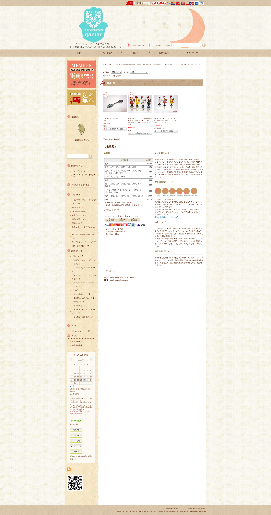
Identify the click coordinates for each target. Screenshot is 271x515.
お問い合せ (136, 53)
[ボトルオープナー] (166, 111)
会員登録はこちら (81, 140)
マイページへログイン (138, 45)
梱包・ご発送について (80, 246)
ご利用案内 (107, 53)
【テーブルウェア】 (171, 64)
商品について (76, 251)
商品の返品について (79, 219)
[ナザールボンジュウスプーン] (115, 111)
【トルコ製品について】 (81, 294)
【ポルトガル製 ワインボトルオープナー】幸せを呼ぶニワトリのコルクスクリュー (165, 120)
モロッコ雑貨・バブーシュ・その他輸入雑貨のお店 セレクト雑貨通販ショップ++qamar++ (132, 64)
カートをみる (157, 45)
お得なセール (77, 342)
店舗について (77, 223)
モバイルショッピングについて (84, 242)
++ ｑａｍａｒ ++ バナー (82, 331)
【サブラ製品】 (78, 306)
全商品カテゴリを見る (80, 185)
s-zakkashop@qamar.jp (119, 280)
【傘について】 (78, 256)
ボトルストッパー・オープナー (84, 175)
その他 (74, 336)
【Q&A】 (75, 290)
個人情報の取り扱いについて (175, 508)
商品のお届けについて (80, 208)
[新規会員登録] (81, 87)
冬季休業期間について (80, 345)
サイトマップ (192, 53)
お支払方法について (79, 215)
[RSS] (69, 469)
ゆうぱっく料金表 (79, 211)
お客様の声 (164, 53)
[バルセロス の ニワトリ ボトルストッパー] (140, 111)
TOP (79, 53)
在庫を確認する (159, 128)
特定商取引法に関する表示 (196, 508)
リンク (74, 326)
